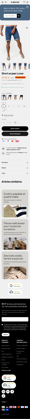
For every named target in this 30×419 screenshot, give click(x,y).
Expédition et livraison (7, 357)
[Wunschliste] (24, 2)
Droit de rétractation (22, 358)
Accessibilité (20, 364)
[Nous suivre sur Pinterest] (8, 391)
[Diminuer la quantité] (4, 122)
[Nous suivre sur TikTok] (3, 396)
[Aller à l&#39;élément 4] (20, 66)
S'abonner (5, 334)
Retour (3, 359)
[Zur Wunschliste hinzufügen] (15, 122)
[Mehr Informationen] (27, 7)
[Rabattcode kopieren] (18, 16)
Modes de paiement (7, 354)
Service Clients (5, 345)
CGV (18, 356)
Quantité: (4, 119)
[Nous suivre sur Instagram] (3, 391)
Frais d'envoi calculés (12, 80)
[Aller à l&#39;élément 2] (9, 66)
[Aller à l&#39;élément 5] (25, 66)
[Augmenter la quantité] (10, 122)
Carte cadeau (5, 367)
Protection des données (20, 352)
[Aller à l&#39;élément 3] (14, 66)
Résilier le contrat (6, 370)
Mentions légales (21, 348)
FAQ (3, 351)
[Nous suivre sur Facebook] (12, 391)
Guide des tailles (6, 348)
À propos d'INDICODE (22, 345)
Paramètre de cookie (22, 361)
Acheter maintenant (15, 133)
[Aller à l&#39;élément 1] (4, 66)
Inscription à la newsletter (5, 363)
